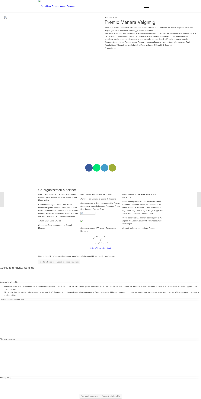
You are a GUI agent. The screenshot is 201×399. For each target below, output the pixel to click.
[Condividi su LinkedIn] (104, 168)
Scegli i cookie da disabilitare (68, 262)
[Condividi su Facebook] (89, 168)
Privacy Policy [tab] (5, 377)
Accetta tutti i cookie (47, 262)
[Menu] (145, 6)
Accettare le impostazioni (90, 396)
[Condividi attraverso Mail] (112, 168)
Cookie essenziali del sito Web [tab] (12, 299)
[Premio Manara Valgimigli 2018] (2, 199)
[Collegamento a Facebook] (161, 6)
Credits (109, 248)
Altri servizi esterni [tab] (7, 339)
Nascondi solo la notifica (111, 396)
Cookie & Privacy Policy (97, 248)
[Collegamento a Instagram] (157, 6)
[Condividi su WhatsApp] (96, 168)
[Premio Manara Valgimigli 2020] (199, 199)
